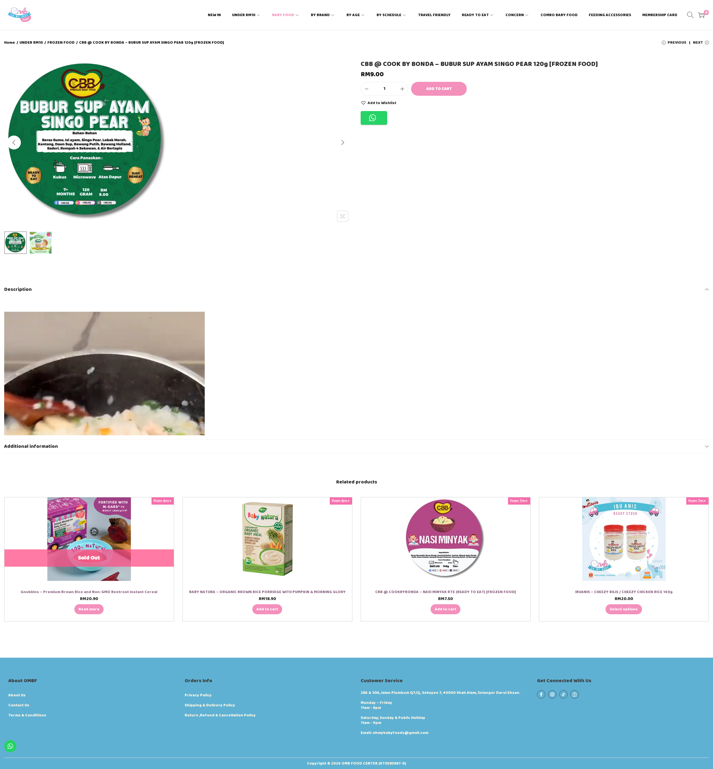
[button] (378, 102)
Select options (624, 609)
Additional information (31, 446)
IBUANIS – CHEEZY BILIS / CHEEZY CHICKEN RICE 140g (624, 592)
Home (9, 42)
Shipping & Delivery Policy (210, 705)
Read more (89, 609)
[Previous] (14, 142)
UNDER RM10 (31, 42)
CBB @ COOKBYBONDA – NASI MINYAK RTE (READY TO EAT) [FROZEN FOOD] (445, 592)
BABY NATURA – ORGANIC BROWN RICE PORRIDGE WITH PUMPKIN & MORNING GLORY (267, 592)
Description (18, 289)
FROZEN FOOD (61, 42)
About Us (17, 695)
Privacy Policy (198, 695)
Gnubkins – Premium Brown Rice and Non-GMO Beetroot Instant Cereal (89, 592)
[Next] (343, 142)
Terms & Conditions (27, 715)
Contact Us (18, 705)
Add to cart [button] (267, 609)
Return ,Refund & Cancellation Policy (220, 715)
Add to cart (439, 88)
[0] (701, 15)
